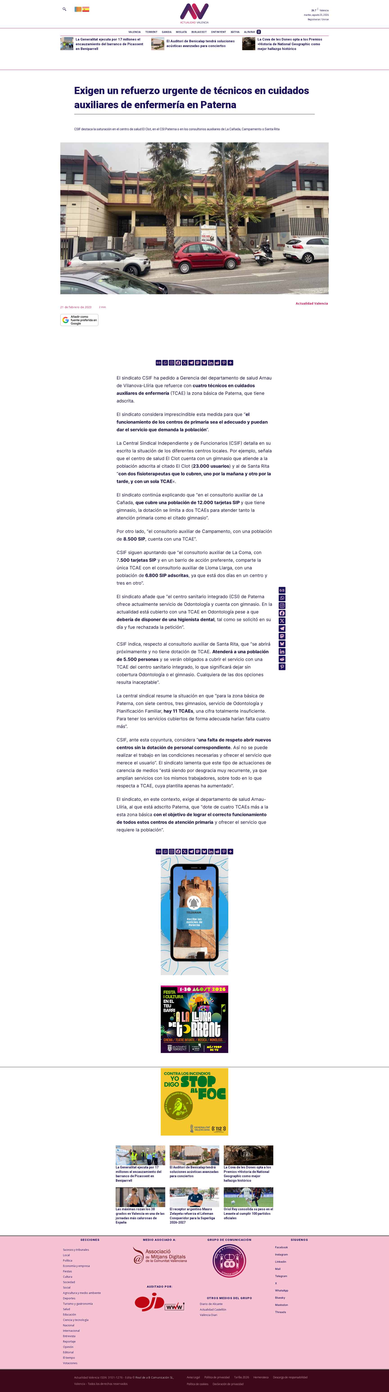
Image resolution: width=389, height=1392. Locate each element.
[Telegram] (191, 363)
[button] (64, 9)
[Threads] (271, 1312)
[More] (230, 363)
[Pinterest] (224, 363)
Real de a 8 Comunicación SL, (155, 1377)
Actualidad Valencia (312, 303)
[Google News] (158, 363)
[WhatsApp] (271, 1290)
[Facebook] (178, 363)
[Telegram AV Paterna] (194, 978)
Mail (277, 1269)
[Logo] (194, 14)
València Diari (208, 1315)
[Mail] (271, 1269)
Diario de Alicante (211, 1304)
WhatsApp (281, 1290)
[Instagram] (171, 363)
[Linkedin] (211, 363)
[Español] (86, 9)
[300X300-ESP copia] (194, 1102)
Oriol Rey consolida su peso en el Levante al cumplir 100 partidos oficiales (248, 1213)
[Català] (78, 9)
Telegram (281, 1276)
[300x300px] (194, 1051)
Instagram (281, 1254)
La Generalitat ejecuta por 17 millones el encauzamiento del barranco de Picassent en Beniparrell (109, 44)
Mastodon (281, 1305)
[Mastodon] (198, 363)
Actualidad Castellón (213, 1309)
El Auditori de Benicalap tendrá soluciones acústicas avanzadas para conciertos (194, 1171)
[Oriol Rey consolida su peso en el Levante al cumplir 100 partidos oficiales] (248, 1197)
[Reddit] (217, 363)
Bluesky (280, 1297)
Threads (280, 1312)
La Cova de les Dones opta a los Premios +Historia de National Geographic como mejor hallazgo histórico (290, 44)
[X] (185, 363)
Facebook (281, 1247)
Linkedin (280, 1261)
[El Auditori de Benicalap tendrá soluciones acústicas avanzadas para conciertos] (157, 43)
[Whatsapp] (165, 363)
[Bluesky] (204, 363)
